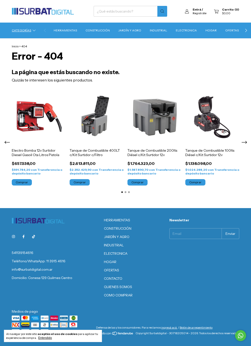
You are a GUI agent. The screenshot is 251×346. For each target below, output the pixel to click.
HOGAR (211, 30)
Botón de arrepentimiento (196, 327)
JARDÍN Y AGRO (129, 30)
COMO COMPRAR (118, 295)
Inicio (15, 46)
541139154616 (22, 253)
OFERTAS (232, 30)
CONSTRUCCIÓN (98, 30)
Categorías (21, 30)
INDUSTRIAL (158, 30)
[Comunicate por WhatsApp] (240, 335)
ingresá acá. (169, 327)
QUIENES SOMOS (118, 287)
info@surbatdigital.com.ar (32, 269)
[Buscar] (162, 11)
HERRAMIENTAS (65, 30)
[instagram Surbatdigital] (13, 236)
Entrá (197, 9)
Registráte (199, 13)
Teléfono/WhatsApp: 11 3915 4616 (38, 261)
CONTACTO (113, 278)
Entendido (45, 338)
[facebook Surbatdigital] (23, 236)
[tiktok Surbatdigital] (33, 236)
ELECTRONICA (186, 30)
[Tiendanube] (115, 334)
